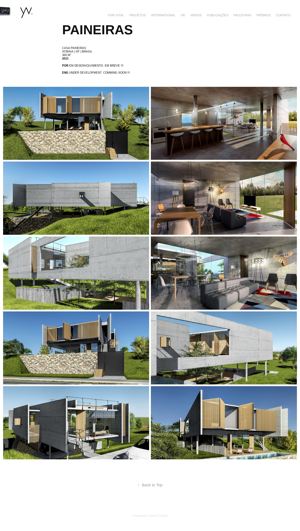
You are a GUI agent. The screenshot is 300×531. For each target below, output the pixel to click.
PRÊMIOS (264, 15)
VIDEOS (196, 15)
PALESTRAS (242, 15)
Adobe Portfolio (158, 515)
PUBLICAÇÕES (217, 15)
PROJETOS (137, 15)
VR (183, 15)
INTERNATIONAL (163, 15)
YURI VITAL (116, 15)
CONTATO (283, 15)
